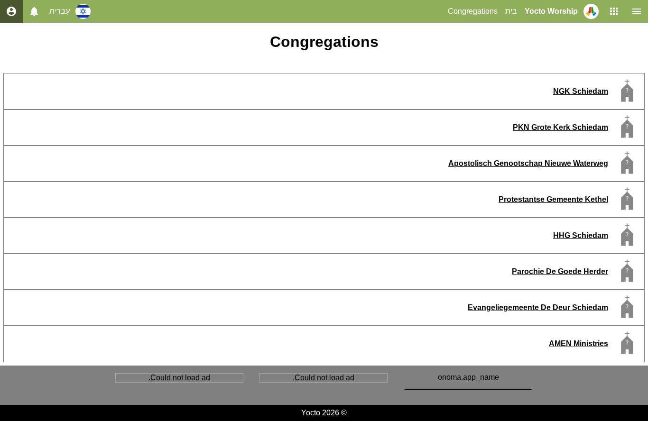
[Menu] (636, 11)
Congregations (473, 11)
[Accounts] (34, 11)
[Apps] (613, 11)
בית (511, 11)
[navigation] (11, 11)
